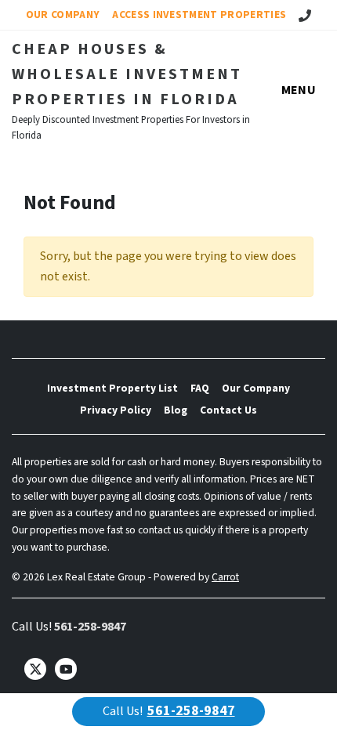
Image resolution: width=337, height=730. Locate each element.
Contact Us (228, 410)
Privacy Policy (115, 410)
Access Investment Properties (199, 14)
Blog (175, 410)
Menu (298, 90)
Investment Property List (112, 388)
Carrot (225, 576)
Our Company (63, 14)
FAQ (199, 388)
